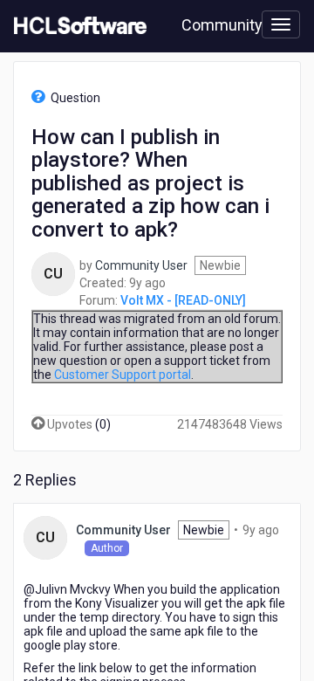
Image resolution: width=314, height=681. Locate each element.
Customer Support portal (122, 375)
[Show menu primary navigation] (281, 24)
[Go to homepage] (77, 26)
